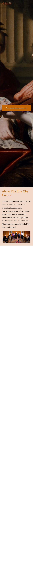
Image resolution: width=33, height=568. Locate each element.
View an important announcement (16, 108)
